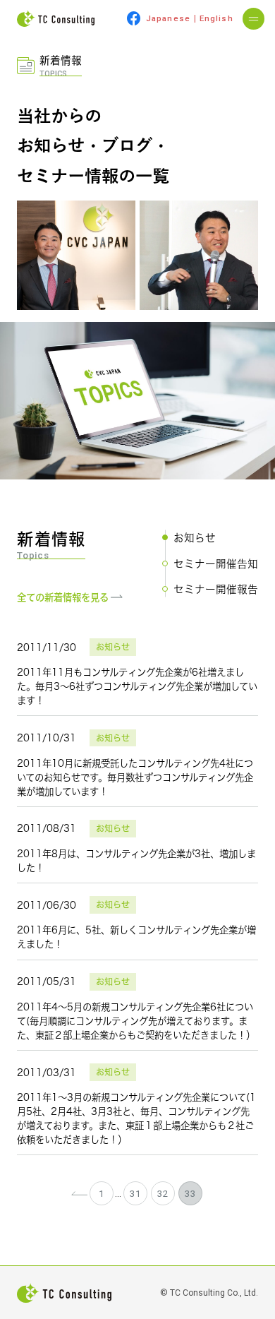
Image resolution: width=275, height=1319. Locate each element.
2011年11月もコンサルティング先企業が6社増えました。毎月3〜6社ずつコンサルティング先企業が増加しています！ (137, 686)
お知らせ (194, 537)
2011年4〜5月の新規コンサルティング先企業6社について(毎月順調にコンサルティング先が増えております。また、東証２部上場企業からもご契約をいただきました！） (136, 1021)
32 (163, 1193)
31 (135, 1193)
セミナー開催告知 (215, 563)
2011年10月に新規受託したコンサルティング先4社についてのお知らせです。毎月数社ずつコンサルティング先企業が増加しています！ (135, 777)
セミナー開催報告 (215, 589)
